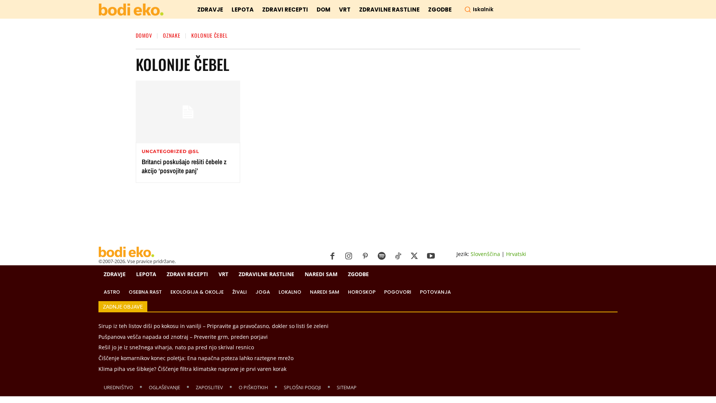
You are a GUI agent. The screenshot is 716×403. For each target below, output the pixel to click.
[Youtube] (431, 256)
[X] (414, 256)
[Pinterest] (365, 256)
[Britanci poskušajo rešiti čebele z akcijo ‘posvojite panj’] (188, 112)
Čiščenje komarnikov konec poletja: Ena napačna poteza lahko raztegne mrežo (195, 358)
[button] (478, 9)
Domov (144, 35)
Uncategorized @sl (170, 151)
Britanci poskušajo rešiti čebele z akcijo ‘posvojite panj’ (184, 166)
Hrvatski (516, 253)
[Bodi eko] (131, 10)
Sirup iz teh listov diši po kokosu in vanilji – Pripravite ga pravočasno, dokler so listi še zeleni (213, 325)
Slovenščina (485, 253)
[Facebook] (332, 256)
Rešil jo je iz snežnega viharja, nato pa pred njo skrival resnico (176, 347)
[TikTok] (398, 256)
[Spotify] (381, 256)
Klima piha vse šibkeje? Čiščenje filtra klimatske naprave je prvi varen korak (192, 368)
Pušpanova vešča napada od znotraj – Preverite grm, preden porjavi (183, 336)
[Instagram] (349, 256)
